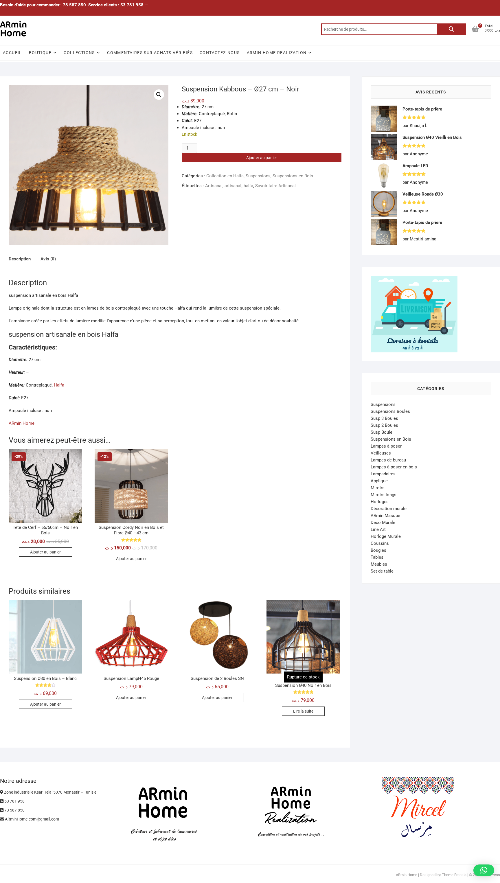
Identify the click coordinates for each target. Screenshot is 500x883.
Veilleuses (381, 453)
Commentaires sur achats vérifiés (150, 52)
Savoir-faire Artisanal (275, 185)
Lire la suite (303, 711)
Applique (379, 480)
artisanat (233, 185)
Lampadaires (383, 474)
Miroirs (378, 487)
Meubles (379, 564)
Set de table (382, 571)
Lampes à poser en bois (394, 467)
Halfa (59, 385)
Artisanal (214, 185)
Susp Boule (381, 432)
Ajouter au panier (261, 157)
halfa (248, 185)
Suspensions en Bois (293, 176)
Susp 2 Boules (384, 425)
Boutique (40, 52)
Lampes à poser (386, 446)
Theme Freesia (454, 875)
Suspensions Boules (390, 411)
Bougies (378, 550)
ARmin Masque (385, 515)
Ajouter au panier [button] (45, 552)
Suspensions (258, 176)
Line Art (378, 529)
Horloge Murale (386, 536)
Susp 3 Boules (384, 418)
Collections (79, 52)
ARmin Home (21, 423)
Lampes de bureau (388, 460)
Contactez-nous (220, 52)
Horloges (380, 501)
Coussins (380, 543)
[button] (159, 94)
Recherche (451, 29)
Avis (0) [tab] (48, 259)
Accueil (12, 52)
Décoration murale (389, 508)
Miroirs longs (383, 494)
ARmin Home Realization (277, 52)
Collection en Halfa (225, 176)
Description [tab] (20, 259)
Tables (377, 557)
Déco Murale (383, 522)
